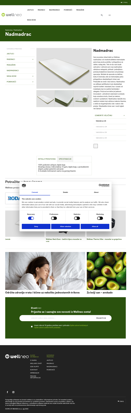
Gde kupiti (34, 366)
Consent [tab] (35, 192)
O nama (33, 360)
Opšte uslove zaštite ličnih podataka (47, 327)
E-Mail (125, 2)
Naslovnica (8, 30)
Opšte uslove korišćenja (78, 325)
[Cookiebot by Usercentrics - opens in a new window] (100, 185)
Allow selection (65, 226)
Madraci (50, 363)
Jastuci (50, 360)
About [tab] (96, 192)
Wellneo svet (36, 363)
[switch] (54, 218)
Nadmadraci (18, 30)
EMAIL (122, 401)
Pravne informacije (35, 377)
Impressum (34, 373)
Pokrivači (51, 370)
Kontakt (34, 370)
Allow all (95, 226)
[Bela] (96, 146)
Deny (36, 226)
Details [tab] (65, 192)
